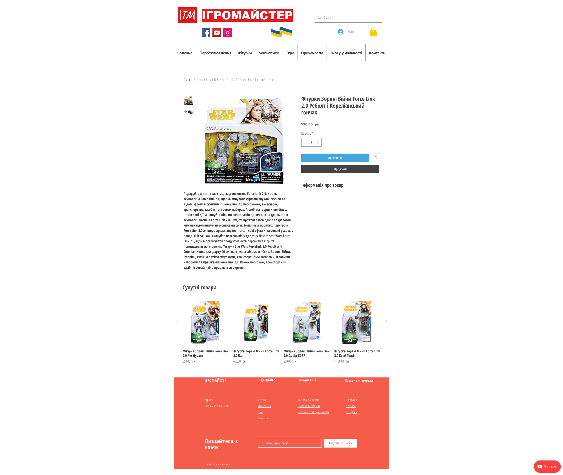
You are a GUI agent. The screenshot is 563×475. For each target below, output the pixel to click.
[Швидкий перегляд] (206, 322)
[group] (281, 333)
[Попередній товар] (176, 322)
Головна (188, 79)
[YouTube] (216, 32)
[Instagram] (227, 32)
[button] (373, 31)
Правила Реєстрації (309, 406)
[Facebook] (206, 32)
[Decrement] (305, 142)
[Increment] (318, 142)
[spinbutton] (311, 142)
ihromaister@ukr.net (216, 406)
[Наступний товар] (386, 322)
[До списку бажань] (375, 158)
